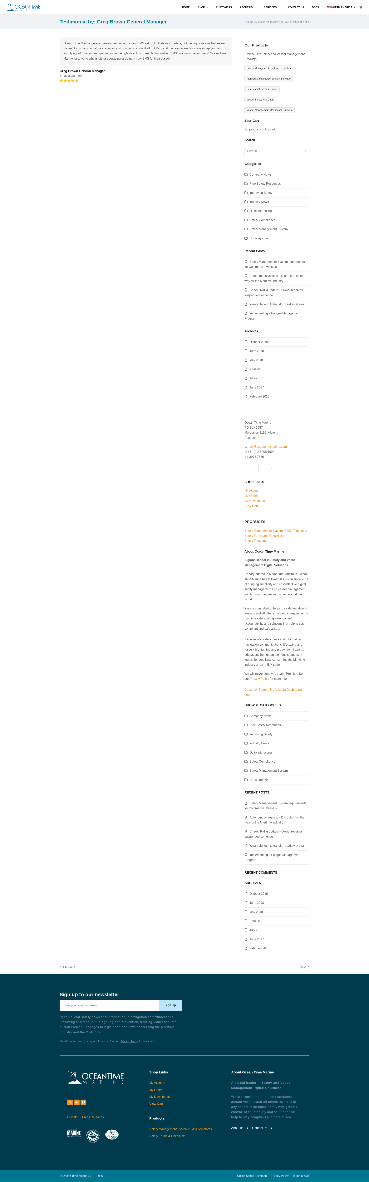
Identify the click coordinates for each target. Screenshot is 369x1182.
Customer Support (256, 689)
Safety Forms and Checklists (263, 535)
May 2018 (256, 360)
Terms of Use (301, 1175)
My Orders (251, 495)
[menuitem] (341, 7)
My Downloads (254, 500)
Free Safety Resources (265, 183)
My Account (252, 490)
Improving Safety (260, 192)
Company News (260, 174)
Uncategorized (259, 238)
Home (249, 22)
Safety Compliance (262, 220)
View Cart (251, 506)
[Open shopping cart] (361, 7)
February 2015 (259, 396)
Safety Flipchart (255, 540)
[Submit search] (305, 151)
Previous (67, 967)
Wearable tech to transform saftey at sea (276, 304)
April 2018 (256, 369)
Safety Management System (268, 229)
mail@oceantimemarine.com (267, 446)
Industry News (259, 201)
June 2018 (256, 351)
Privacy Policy (259, 678)
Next (303, 967)
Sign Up (170, 1005)
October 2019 (258, 342)
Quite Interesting (260, 210)
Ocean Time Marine (74, 1175)
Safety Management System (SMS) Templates (275, 530)
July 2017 (256, 378)
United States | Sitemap (252, 1175)
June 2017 (256, 387)
